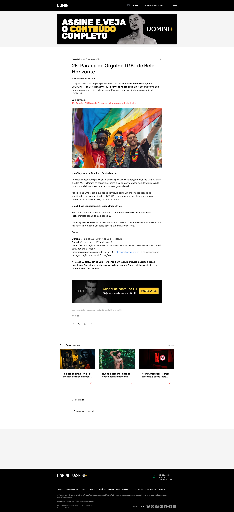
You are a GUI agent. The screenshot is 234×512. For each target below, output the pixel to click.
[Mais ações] (160, 58)
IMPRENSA (126, 489)
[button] (175, 5)
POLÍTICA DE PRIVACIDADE (109, 489)
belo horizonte (77, 310)
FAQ (83, 489)
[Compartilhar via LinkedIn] (85, 324)
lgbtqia (107, 310)
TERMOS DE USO (72, 489)
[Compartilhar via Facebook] (73, 324)
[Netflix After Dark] (156, 359)
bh (111, 310)
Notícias (75, 316)
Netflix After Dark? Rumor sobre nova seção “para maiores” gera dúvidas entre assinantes (155, 375)
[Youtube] (161, 506)
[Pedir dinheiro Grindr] (77, 359)
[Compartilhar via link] (91, 324)
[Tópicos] (170, 506)
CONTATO (163, 489)
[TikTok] (166, 506)
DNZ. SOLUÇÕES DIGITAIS (65, 506)
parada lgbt (100, 310)
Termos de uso (67, 497)
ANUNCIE (92, 489)
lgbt (84, 310)
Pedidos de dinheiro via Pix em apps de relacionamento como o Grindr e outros (77, 375)
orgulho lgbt (117, 310)
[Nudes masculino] (117, 359)
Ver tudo (171, 345)
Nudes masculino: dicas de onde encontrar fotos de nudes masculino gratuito (116, 375)
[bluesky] (148, 506)
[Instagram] (152, 506)
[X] (174, 506)
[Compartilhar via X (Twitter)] (79, 324)
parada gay (91, 310)
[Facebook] (157, 506)
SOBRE (60, 489)
